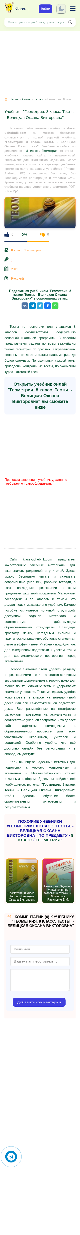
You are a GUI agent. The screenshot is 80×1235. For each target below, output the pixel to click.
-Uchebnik (23, 9)
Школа (14, 99)
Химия (26, 99)
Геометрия (50, 150)
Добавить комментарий (39, 1002)
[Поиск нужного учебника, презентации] (70, 22)
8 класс (39, 99)
